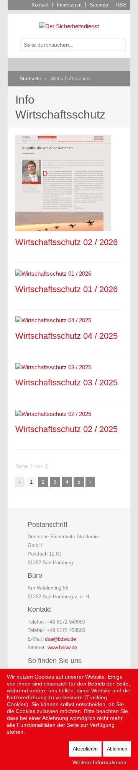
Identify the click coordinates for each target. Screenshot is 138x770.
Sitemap (99, 4)
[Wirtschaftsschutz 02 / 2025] (53, 413)
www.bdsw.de (62, 647)
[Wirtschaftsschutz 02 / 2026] (63, 182)
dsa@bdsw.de (60, 639)
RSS (121, 4)
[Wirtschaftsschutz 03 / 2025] (53, 367)
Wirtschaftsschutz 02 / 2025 (66, 429)
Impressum (69, 4)
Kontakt (40, 4)
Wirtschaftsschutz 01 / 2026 (66, 289)
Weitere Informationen (99, 762)
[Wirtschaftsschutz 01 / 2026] (53, 273)
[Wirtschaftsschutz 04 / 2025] (53, 320)
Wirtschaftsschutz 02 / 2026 (66, 242)
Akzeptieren (85, 749)
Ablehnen (117, 749)
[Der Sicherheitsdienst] (69, 26)
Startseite (30, 78)
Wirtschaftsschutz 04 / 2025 (66, 336)
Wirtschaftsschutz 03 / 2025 (66, 382)
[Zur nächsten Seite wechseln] (90, 482)
